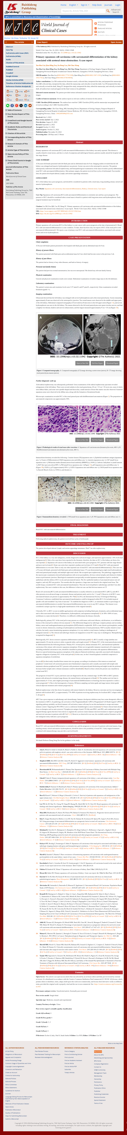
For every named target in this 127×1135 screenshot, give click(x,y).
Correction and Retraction (13, 1069)
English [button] (73, 5)
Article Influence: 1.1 (48, 792)
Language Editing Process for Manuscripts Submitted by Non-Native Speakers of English (18, 1099)
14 (91, 640)
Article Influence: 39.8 (102, 966)
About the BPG (99, 1055)
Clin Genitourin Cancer (63, 888)
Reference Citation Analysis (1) (89, 774)
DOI (49, 755)
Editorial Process (10, 1081)
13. (37, 863)
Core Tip (9, 50)
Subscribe (68, 1069)
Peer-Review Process (41, 1051)
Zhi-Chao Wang (73, 65)
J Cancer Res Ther (83, 857)
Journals (108, 5)
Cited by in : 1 (113, 763)
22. (37, 956)
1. (37, 750)
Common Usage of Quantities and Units (18, 1063)
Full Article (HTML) (13, 56)
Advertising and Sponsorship (103, 1058)
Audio (8, 59)
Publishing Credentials (101, 1094)
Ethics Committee (11, 1085)
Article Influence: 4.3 (85, 930)
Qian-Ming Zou (51, 65)
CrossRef (9, 73)
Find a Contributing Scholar (73, 1054)
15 (89, 642)
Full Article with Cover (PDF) (17, 53)
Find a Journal (69, 1057)
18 (71, 685)
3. (37, 769)
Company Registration (101, 1064)
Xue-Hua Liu (40, 65)
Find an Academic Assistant (73, 1060)
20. (37, 933)
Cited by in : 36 (56, 809)
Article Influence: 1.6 (112, 755)
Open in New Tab (82, 363)
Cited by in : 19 (69, 859)
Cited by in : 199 (86, 966)
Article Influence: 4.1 (88, 952)
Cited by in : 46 (56, 890)
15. (37, 873)
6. (37, 795)
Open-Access (9, 1107)
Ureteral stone (92, 189)
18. (37, 894)
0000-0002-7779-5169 (65, 75)
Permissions (98, 1082)
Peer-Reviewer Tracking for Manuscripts (47, 1054)
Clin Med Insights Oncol (61, 798)
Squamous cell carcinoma (53, 189)
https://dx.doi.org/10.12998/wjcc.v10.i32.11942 (56, 214)
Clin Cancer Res (94, 963)
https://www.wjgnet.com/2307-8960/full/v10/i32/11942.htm (60, 211)
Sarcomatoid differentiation (72, 189)
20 (101, 707)
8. (37, 813)
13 (53, 635)
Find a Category (70, 1051)
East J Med (90, 869)
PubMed (9, 70)
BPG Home (97, 1061)
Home (63, 5)
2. (37, 761)
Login (117, 5)
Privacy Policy (98, 1085)
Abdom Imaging (68, 806)
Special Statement (100, 1100)
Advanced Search (115, 10)
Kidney (84, 189)
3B (42, 467)
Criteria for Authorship (12, 1075)
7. (37, 804)
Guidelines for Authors (12, 1091)
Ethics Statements (11, 1087)
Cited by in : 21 (60, 800)
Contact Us (97, 1067)
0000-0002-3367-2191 (93, 75)
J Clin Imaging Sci (95, 846)
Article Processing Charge (13, 1060)
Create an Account (11, 1072)
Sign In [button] (84, 5)
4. (37, 778)
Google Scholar (12, 76)
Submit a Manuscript (12, 1119)
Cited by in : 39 (108, 824)
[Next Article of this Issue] (32, 42)
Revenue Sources (99, 1097)
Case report (102, 189)
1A (113, 303)
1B (117, 308)
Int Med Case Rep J (55, 772)
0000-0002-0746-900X (64, 78)
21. (37, 945)
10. (37, 830)
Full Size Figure (97, 363)
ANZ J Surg (62, 763)
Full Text (55, 755)
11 (71, 623)
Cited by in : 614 (110, 837)
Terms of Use (98, 1103)
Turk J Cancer (77, 866)
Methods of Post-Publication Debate (17, 1104)
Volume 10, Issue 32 (29, 38)
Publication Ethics (100, 1088)
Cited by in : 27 (89, 848)
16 (97, 678)
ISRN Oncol (97, 752)
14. (37, 869)
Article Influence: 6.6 (72, 890)
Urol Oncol (77, 927)
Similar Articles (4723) (14, 80)
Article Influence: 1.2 (70, 774)
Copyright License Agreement (14, 1066)
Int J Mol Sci (108, 936)
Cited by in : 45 (73, 952)
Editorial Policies (10, 1078)
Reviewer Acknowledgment (43, 1057)
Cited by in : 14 (114, 789)
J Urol (74, 815)
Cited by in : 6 (114, 916)
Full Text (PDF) (65, 755)
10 (100, 613)
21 (68, 714)
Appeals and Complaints (13, 1057)
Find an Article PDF (71, 1066)
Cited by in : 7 (55, 774)
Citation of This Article (15, 63)
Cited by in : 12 (114, 879)
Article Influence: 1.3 (72, 809)
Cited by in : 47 (69, 930)
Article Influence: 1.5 (48, 919)
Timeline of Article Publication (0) (19, 83)
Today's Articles (69, 1072)
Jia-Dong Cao (62, 65)
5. (37, 787)
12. (37, 854)
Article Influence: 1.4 (54, 783)
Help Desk (97, 5)
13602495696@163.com (64, 113)
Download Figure (112, 363)
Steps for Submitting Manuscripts (16, 1116)
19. (37, 922)
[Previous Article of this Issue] (6, 42)
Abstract (9, 47)
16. (37, 877)
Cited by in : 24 (97, 755)
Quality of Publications (12, 1113)
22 (70, 714)
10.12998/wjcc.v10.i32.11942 (71, 53)
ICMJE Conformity (99, 1070)
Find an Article (69, 1063)
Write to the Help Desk (115, 1043)
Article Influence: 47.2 (48, 840)
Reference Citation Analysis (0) (18, 86)
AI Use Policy (9, 1051)
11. (37, 843)
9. (37, 819)
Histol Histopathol (62, 879)
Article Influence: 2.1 (105, 848)
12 (49, 633)
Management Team (100, 1073)
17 (48, 683)
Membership (98, 1076)
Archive (14, 38)
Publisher (97, 1091)
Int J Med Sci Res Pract (104, 873)
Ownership (97, 1079)
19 (43, 695)
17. (37, 885)
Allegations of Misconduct (13, 1054)
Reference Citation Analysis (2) (91, 890)
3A (91, 465)
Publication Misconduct (13, 1110)
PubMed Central (12, 66)
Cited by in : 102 (102, 938)
